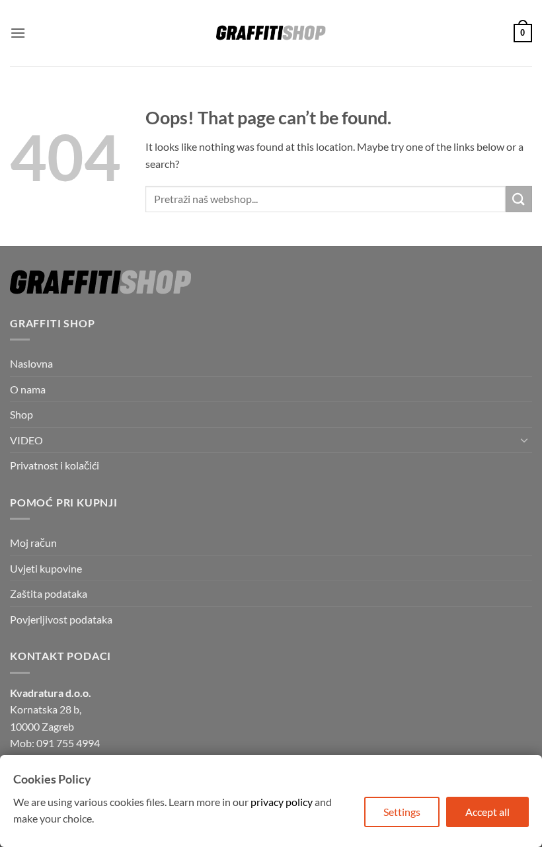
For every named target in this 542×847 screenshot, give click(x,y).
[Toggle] (524, 440)
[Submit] (519, 199)
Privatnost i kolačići (54, 465)
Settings (401, 811)
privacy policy (282, 801)
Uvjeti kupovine (46, 568)
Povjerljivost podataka (61, 619)
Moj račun (33, 542)
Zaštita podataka (48, 593)
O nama (28, 389)
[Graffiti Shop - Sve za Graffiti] (271, 33)
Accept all (487, 811)
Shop (21, 414)
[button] (18, 33)
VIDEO (26, 440)
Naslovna (31, 363)
